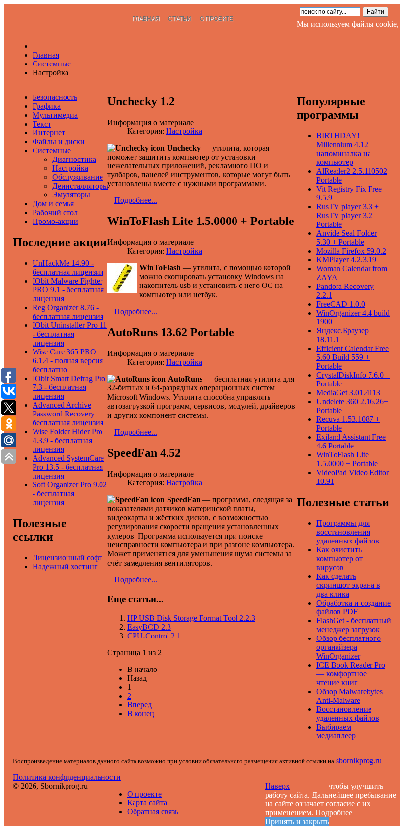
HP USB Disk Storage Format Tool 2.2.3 (191, 618)
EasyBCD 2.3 (149, 627)
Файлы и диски (59, 141)
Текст (42, 124)
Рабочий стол (55, 212)
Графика (47, 106)
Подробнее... (135, 200)
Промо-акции (55, 221)
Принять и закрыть (297, 821)
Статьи (179, 19)
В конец (140, 713)
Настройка (184, 131)
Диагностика (74, 159)
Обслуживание (77, 177)
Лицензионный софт (67, 557)
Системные (52, 150)
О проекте (216, 19)
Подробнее (333, 812)
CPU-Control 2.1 (154, 636)
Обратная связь (152, 811)
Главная (146, 19)
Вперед (139, 705)
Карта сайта (147, 802)
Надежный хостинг (65, 566)
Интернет (49, 132)
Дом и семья (53, 203)
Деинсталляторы (80, 186)
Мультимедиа (55, 115)
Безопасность (55, 97)
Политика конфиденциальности (67, 777)
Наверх (277, 786)
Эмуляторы (71, 195)
